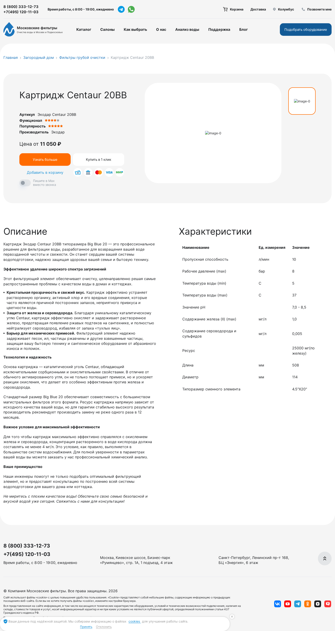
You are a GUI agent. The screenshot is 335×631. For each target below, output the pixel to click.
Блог (243, 29)
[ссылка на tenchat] (328, 604)
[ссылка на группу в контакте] (277, 604)
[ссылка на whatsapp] (131, 9)
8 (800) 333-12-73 (21, 6)
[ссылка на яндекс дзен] (318, 604)
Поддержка (219, 29)
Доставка (258, 9)
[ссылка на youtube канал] (287, 604)
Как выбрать (135, 29)
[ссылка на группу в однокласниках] (308, 604)
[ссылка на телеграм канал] (121, 9)
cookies (135, 621)
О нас (161, 29)
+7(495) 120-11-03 (21, 12)
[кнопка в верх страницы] (325, 558)
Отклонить (104, 626)
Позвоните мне (319, 9)
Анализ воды (187, 29)
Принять (86, 626)
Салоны (107, 29)
